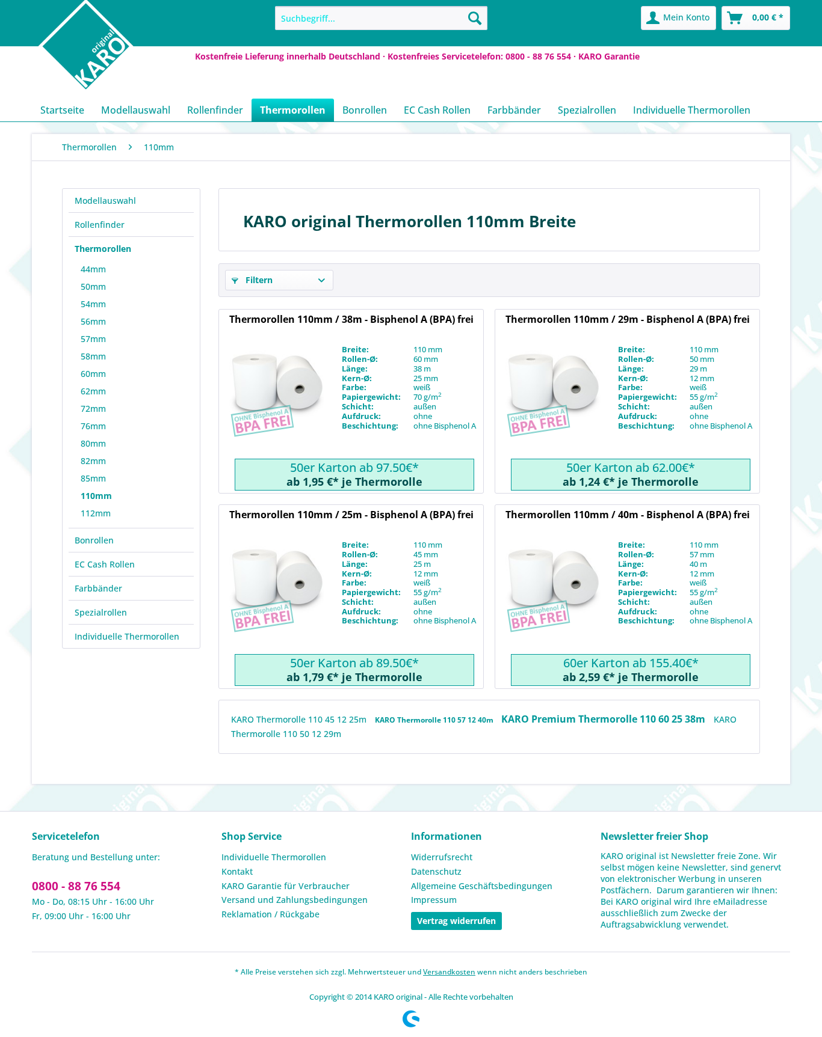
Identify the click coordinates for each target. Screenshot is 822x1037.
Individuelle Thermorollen (127, 636)
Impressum (434, 899)
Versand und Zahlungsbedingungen (294, 899)
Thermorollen (103, 248)
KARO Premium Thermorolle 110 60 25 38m (604, 719)
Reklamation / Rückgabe (270, 914)
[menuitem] (381, 18)
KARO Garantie (609, 56)
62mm (93, 391)
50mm (93, 286)
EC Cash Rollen (105, 564)
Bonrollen (94, 540)
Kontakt (237, 871)
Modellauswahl (105, 200)
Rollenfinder (100, 224)
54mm (93, 304)
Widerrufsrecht (441, 857)
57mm (93, 338)
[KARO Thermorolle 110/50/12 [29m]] (552, 401)
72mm (93, 408)
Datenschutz (436, 871)
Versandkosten (449, 972)
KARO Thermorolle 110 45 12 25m (300, 719)
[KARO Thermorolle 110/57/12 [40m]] (552, 597)
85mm (93, 478)
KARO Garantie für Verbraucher (285, 886)
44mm (93, 269)
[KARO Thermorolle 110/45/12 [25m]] (276, 597)
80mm (93, 443)
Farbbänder (98, 588)
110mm (96, 495)
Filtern (258, 280)
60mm (93, 373)
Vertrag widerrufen (456, 920)
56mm (93, 321)
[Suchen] (474, 18)
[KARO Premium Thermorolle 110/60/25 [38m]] (276, 401)
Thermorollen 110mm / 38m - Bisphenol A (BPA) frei (351, 319)
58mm (93, 356)
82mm (93, 460)
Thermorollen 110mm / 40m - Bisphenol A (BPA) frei (627, 514)
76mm (93, 426)
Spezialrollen (101, 612)
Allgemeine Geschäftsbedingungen (481, 886)
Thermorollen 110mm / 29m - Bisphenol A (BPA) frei (627, 319)
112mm (96, 513)
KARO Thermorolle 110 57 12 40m (435, 720)
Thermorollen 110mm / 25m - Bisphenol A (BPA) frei (351, 514)
